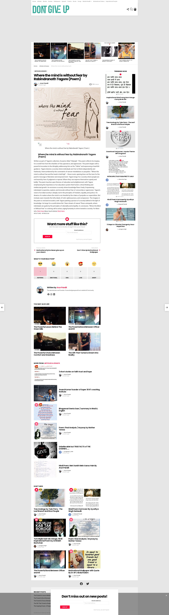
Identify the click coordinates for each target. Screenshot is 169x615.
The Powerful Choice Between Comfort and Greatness (74, 61)
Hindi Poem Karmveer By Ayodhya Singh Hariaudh (83, 510)
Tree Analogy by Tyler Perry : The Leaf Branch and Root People (48, 510)
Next (134, 53)
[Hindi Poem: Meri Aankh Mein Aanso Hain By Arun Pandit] (45, 469)
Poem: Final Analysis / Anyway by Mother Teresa (77, 428)
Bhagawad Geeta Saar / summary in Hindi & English (78, 409)
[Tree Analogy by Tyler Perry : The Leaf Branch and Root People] (50, 498)
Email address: (79, 230)
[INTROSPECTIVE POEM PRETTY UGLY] (120, 166)
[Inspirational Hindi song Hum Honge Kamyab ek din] (120, 84)
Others (37, 324)
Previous (35, 53)
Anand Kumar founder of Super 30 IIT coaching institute (79, 390)
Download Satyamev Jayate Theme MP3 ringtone (120, 152)
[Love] (36, 367)
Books (74, 1)
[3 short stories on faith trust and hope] (45, 374)
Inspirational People (111, 1)
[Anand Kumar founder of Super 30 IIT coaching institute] (45, 393)
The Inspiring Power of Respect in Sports (108, 60)
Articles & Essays (52, 363)
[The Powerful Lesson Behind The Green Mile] (42, 51)
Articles (39, 1)
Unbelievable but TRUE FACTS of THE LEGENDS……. (74, 447)
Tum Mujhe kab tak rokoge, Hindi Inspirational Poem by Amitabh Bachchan (48, 540)
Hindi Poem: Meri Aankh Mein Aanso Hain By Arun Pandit (78, 466)
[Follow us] (127, 9)
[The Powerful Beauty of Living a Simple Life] (126, 51)
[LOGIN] (135, 9)
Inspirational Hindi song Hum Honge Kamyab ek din (120, 98)
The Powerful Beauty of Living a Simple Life (125, 60)
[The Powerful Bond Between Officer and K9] (59, 51)
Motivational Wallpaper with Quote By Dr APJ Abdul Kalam (83, 571)
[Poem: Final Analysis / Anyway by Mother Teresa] (45, 431)
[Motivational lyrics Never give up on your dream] (2, 307)
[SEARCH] (131, 9)
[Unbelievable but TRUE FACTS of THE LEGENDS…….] (45, 450)
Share (36, 89)
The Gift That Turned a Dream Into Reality (91, 60)
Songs (79, 1)
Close (166, 595)
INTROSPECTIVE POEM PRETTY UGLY (120, 176)
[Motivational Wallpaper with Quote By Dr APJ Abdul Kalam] (84, 559)
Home (34, 1)
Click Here (40, 211)
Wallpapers (57, 1)
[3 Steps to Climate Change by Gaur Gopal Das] (120, 214)
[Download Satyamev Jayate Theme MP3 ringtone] (120, 139)
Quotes (50, 1)
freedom (46, 213)
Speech (64, 1)
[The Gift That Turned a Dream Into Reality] (92, 51)
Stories (45, 1)
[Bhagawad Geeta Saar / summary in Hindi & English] (45, 412)
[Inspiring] (40, 490)
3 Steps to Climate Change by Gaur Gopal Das (120, 225)
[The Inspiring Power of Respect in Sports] (109, 51)
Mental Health (86, 1)
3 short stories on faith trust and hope (75, 371)
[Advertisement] (84, 29)
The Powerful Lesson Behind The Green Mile (40, 60)
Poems (70, 1)
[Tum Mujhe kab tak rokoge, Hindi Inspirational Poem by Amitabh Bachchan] (50, 528)
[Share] (67, 143)
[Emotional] (75, 490)
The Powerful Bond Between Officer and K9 (58, 60)
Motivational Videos (98, 1)
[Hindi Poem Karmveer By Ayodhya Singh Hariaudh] (84, 498)
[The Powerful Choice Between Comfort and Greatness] (76, 51)
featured (38, 213)
